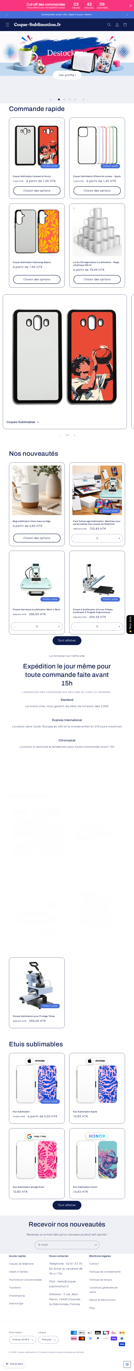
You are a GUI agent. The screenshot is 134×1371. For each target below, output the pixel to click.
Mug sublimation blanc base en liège (31, 521)
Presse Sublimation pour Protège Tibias (34, 1016)
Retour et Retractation (102, 1300)
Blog (92, 1308)
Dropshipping (17, 1295)
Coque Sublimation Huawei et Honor (32, 176)
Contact (94, 1263)
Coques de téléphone (21, 1263)
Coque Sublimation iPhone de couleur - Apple (97, 176)
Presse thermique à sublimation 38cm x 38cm (36, 609)
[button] (7, 25)
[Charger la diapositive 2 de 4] (64, 99)
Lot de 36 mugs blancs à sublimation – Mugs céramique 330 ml (96, 263)
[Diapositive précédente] (50, 99)
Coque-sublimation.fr (27, 1352)
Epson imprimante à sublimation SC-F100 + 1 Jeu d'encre (36, 943)
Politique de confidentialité (104, 1271)
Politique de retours (100, 1279)
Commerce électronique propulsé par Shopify (61, 1352)
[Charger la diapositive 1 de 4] (59, 99)
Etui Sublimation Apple (85, 1112)
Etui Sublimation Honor (85, 1187)
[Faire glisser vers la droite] (74, 435)
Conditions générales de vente (103, 1289)
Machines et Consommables (25, 1279)
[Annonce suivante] (127, 14)
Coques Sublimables (21, 422)
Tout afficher (67, 640)
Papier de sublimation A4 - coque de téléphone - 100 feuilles (32, 865)
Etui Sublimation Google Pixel (28, 1187)
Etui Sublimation (21, 1112)
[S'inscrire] (95, 1245)
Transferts (15, 1287)
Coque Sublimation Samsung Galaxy (32, 262)
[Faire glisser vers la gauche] (59, 435)
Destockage (16, 1303)
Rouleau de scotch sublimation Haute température (92, 865)
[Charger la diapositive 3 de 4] (69, 99)
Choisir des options (36, 190)
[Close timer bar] (130, 5)
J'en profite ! (67, 75)
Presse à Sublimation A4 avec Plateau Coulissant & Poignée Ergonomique (93, 610)
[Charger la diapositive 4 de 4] (75, 99)
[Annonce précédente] (6, 14)
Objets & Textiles (18, 1271)
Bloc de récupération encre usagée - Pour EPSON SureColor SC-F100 (95, 943)
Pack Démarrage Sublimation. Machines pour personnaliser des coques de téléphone (97, 522)
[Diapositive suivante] (83, 99)
